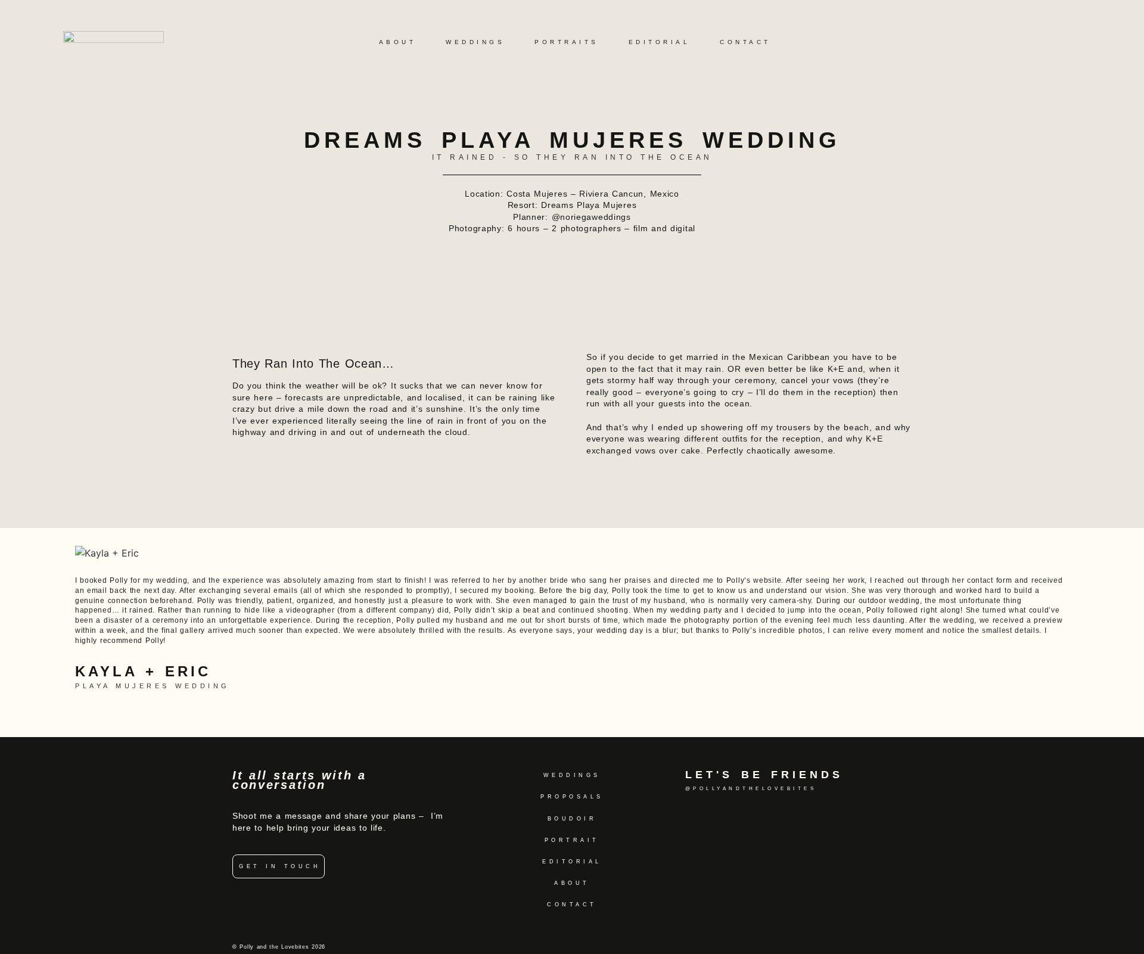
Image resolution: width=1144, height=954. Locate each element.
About (397, 42)
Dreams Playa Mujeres (588, 205)
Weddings (475, 42)
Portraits (566, 42)
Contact (745, 42)
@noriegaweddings (591, 217)
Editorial (660, 42)
